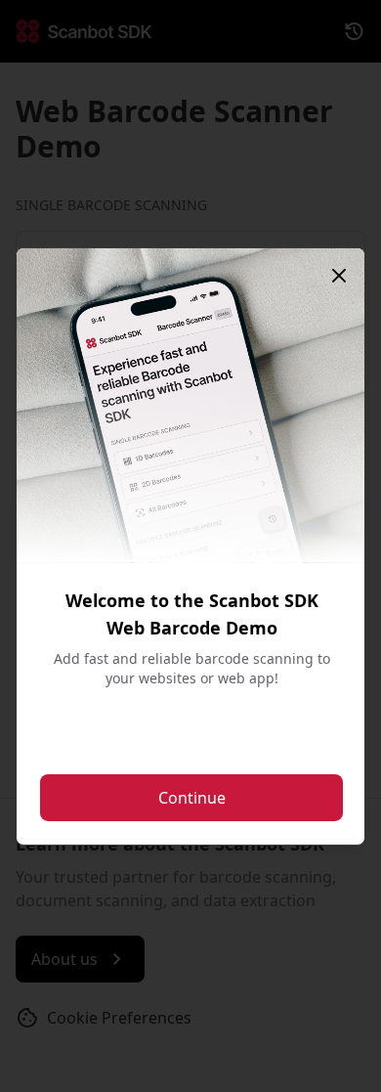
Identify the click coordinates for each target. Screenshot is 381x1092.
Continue (192, 797)
